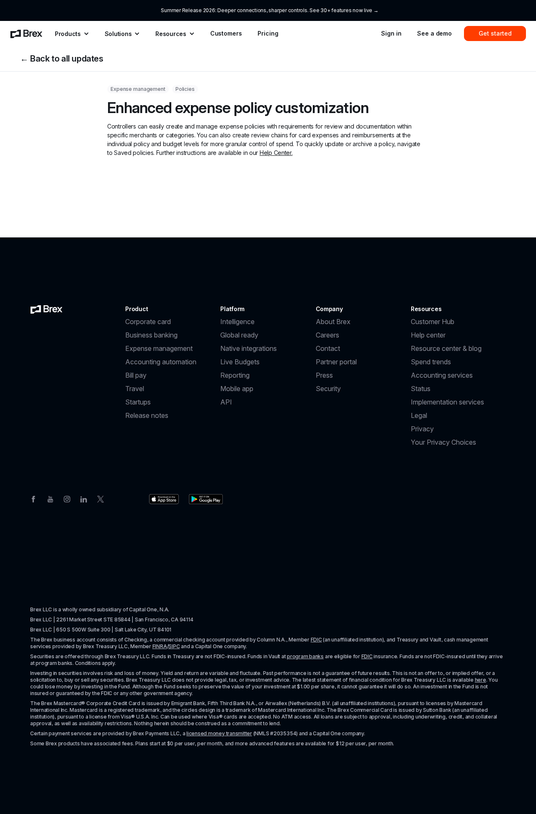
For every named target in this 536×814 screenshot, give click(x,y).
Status (420, 388)
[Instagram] (67, 498)
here (480, 680)
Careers (327, 335)
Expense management (159, 348)
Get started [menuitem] (495, 33)
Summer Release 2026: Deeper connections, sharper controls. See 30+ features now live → (269, 10)
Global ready (239, 335)
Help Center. (276, 152)
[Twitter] (100, 498)
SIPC (174, 646)
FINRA (159, 646)
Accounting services (442, 375)
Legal (419, 415)
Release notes (146, 415)
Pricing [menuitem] (268, 33)
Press (324, 375)
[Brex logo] (46, 309)
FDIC (316, 639)
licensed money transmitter (219, 733)
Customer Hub (432, 321)
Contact (328, 348)
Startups (138, 402)
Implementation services (447, 402)
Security (328, 388)
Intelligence (237, 321)
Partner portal (336, 362)
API (226, 402)
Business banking (151, 335)
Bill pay (136, 375)
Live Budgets (240, 362)
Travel (134, 388)
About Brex (333, 321)
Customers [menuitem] (226, 33)
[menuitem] (26, 33)
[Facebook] (33, 498)
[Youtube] (50, 498)
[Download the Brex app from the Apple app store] (164, 499)
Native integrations (248, 348)
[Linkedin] (83, 498)
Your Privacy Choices (443, 442)
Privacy (422, 429)
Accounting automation (160, 362)
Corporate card (148, 321)
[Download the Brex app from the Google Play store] (206, 499)
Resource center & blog (446, 348)
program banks (305, 656)
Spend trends (431, 362)
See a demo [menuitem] (434, 33)
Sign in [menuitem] (391, 33)
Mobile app (236, 388)
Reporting (235, 375)
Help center (428, 335)
